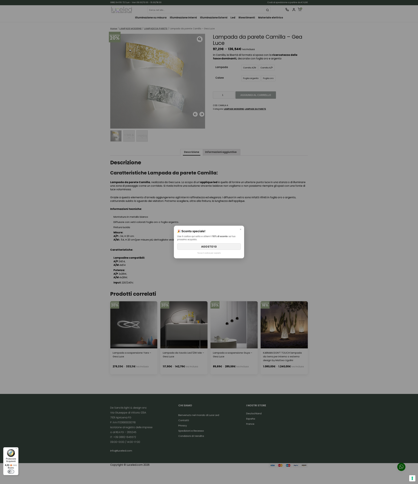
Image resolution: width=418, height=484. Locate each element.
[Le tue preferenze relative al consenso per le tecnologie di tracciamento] (412, 478)
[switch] (11, 472)
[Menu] (16, 449)
